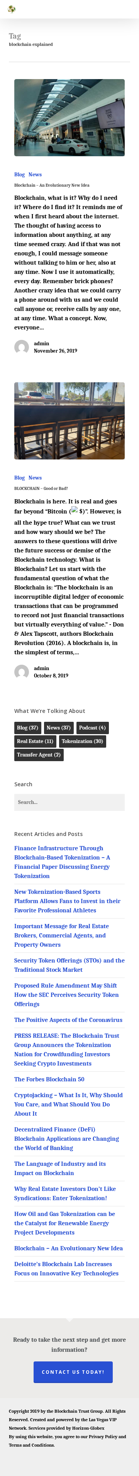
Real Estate (35, 741)
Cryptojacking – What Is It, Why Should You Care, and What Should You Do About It (68, 1104)
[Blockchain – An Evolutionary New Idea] (69, 117)
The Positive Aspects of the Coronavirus (68, 1020)
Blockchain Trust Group (78, 1411)
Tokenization (82, 741)
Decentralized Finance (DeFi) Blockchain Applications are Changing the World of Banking (66, 1139)
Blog (19, 174)
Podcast (92, 727)
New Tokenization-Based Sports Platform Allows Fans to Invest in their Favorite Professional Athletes (67, 901)
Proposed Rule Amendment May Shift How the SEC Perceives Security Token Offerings (66, 995)
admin (41, 343)
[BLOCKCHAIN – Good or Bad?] (69, 420)
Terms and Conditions (31, 1445)
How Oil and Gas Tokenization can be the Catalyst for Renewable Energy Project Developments (64, 1223)
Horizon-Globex (88, 1428)
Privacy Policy (103, 1436)
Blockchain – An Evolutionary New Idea (68, 1248)
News (35, 174)
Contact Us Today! (73, 1372)
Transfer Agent (39, 755)
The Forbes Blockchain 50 (49, 1079)
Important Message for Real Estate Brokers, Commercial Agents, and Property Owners (61, 935)
